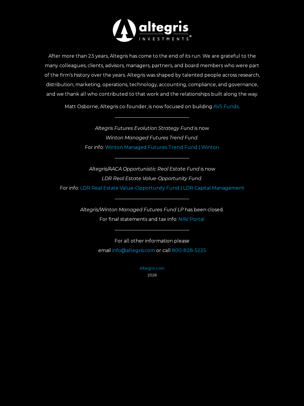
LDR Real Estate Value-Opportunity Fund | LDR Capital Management (162, 188)
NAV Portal (191, 219)
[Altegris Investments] (152, 30)
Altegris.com (152, 268)
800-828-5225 (189, 250)
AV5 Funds (226, 106)
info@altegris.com (133, 250)
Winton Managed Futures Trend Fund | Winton (162, 147)
